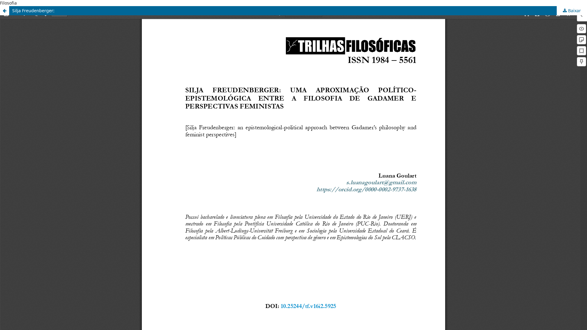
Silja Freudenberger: (33, 10)
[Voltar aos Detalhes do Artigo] (4, 10)
